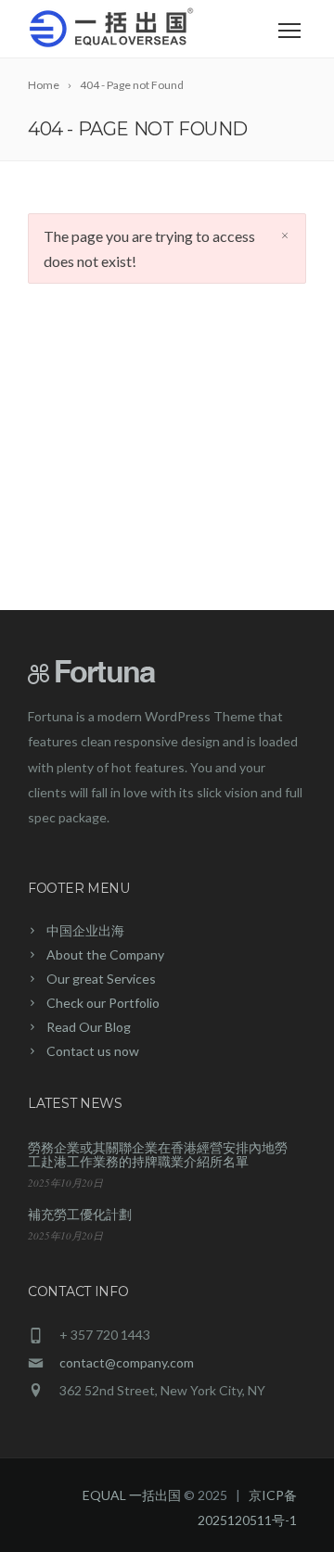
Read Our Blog (88, 1027)
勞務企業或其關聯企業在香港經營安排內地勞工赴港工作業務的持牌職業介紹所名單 (158, 1154)
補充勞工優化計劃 (80, 1214)
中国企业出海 (85, 930)
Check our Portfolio (103, 1003)
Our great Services (101, 978)
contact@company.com (126, 1362)
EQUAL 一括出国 (132, 1495)
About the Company (105, 954)
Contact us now (92, 1051)
